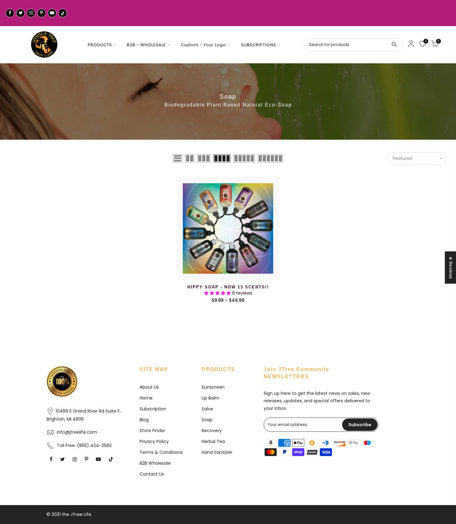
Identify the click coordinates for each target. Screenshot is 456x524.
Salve (207, 409)
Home (146, 398)
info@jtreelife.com (77, 432)
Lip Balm (210, 398)
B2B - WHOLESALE (146, 45)
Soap (207, 420)
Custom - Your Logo (203, 45)
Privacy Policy (154, 441)
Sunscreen (213, 387)
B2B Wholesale (155, 463)
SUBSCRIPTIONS (258, 45)
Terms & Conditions (161, 452)
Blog (144, 420)
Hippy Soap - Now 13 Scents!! (228, 287)
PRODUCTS (100, 45)
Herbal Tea (213, 441)
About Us (149, 387)
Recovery (212, 430)
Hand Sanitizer (217, 452)
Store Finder (152, 430)
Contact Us (152, 474)
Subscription (153, 409)
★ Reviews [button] (451, 267)
